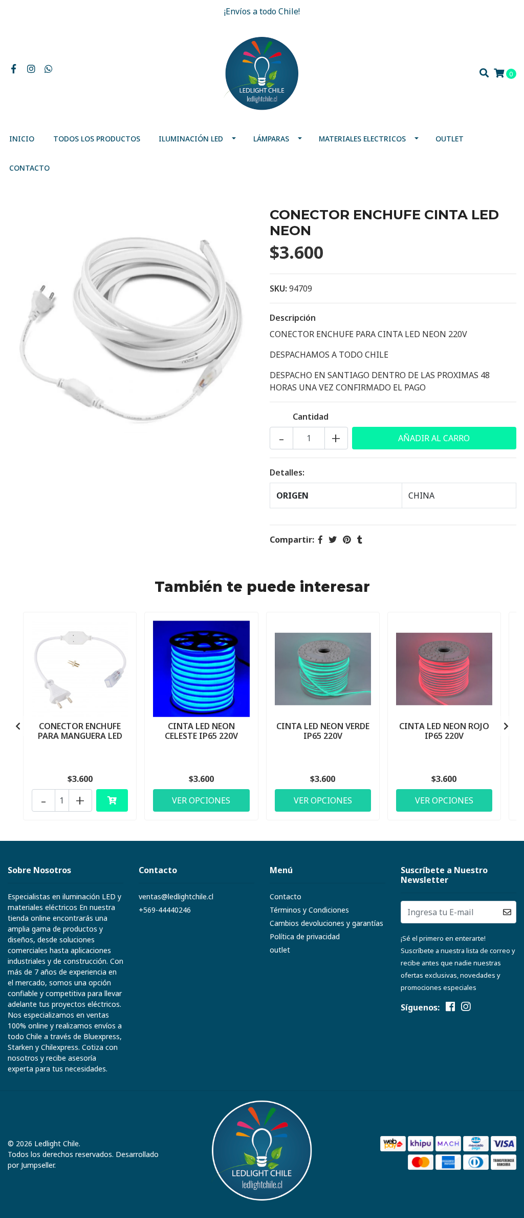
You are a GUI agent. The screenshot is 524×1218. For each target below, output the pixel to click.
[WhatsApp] (49, 69)
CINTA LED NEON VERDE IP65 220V (322, 730)
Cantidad (311, 416)
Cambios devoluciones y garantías (326, 923)
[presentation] (18, 726)
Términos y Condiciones (309, 910)
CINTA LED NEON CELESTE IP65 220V (201, 730)
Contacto (29, 168)
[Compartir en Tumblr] (359, 539)
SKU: (278, 288)
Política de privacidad (305, 936)
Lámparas (271, 138)
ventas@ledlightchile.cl (176, 896)
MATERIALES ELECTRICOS (362, 138)
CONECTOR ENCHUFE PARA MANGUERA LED (80, 730)
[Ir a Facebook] (13, 69)
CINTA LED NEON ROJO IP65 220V (444, 730)
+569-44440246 (165, 910)
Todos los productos (96, 138)
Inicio (21, 138)
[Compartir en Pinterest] (347, 539)
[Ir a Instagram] (31, 69)
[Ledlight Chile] (262, 72)
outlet (449, 138)
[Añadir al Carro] (112, 800)
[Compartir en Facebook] (320, 539)
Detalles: (287, 472)
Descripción (293, 317)
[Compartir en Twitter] (333, 539)
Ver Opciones (201, 800)
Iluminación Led (191, 138)
